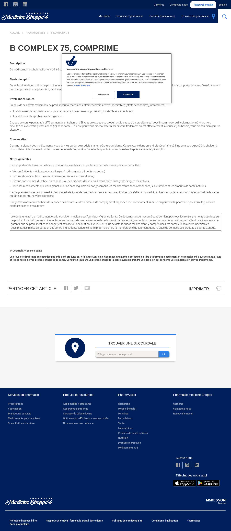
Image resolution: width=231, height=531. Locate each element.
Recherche (124, 403)
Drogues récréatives (129, 442)
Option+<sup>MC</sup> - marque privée (85, 418)
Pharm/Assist (35, 32)
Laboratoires (125, 428)
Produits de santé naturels (133, 433)
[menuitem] (105, 16)
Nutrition (123, 437)
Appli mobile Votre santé (77, 403)
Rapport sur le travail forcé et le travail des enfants (74, 520)
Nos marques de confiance (78, 423)
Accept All (128, 94)
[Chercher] (163, 354)
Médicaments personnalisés (24, 418)
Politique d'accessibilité (23, 520)
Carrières (159, 4)
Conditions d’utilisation (165, 520)
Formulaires (125, 418)
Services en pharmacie (23, 395)
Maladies (123, 413)
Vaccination (14, 408)
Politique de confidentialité (127, 520)
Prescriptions (15, 403)
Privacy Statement (82, 85)
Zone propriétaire (19, 524)
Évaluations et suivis (19, 413)
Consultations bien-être (21, 423)
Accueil (15, 32)
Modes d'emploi (127, 408)
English (223, 4)
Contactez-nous (179, 4)
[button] (6, 4)
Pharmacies (193, 520)
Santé (121, 423)
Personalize (103, 94)
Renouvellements (203, 4)
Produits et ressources (78, 395)
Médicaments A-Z (128, 447)
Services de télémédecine (77, 413)
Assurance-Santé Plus (75, 408)
